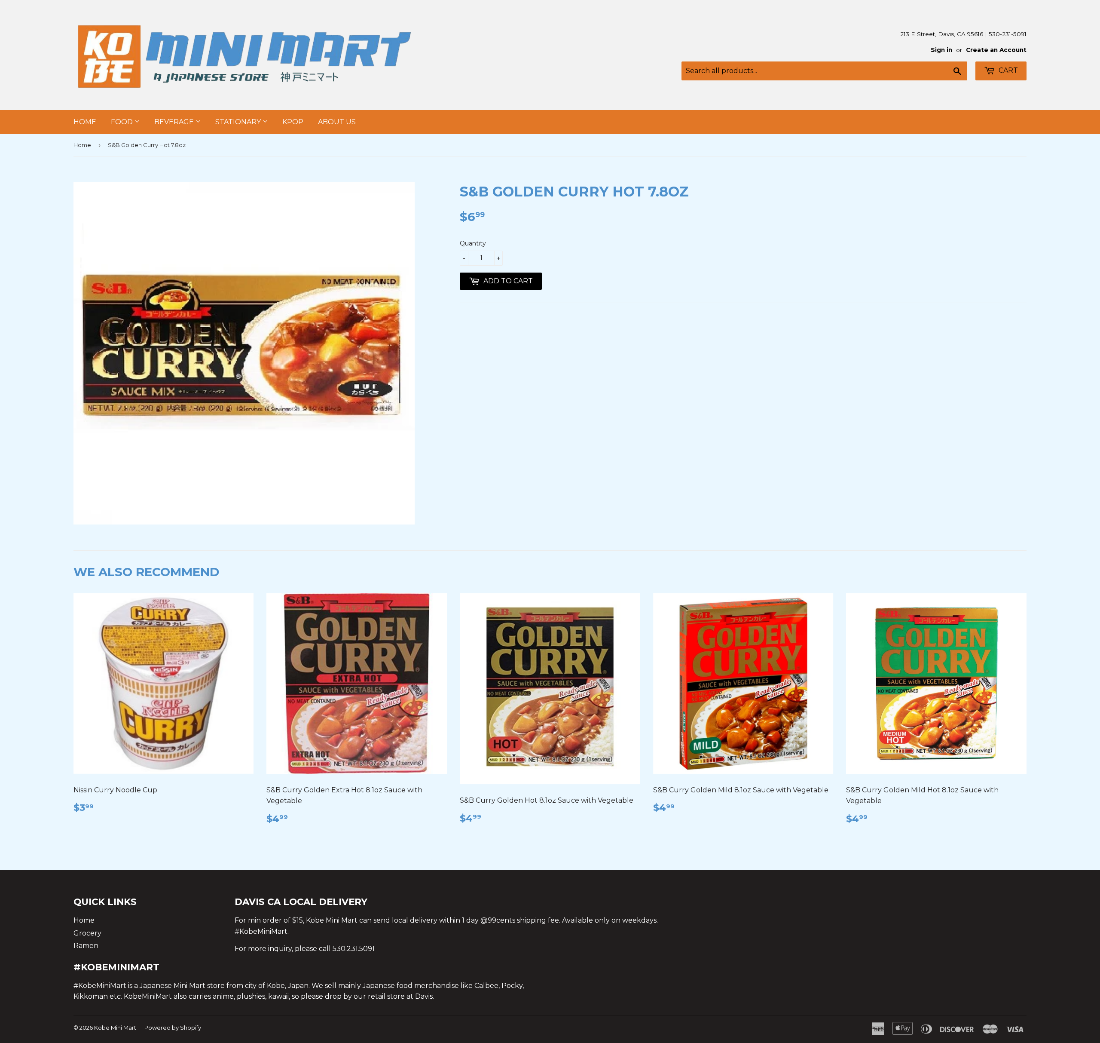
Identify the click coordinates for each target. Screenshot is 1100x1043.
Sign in (941, 49)
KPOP (292, 122)
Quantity (473, 243)
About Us (337, 122)
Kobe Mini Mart (115, 1027)
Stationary (239, 122)
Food (122, 122)
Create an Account (996, 49)
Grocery (87, 933)
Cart (1007, 70)
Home (84, 122)
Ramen (85, 946)
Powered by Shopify (172, 1027)
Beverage (175, 122)
